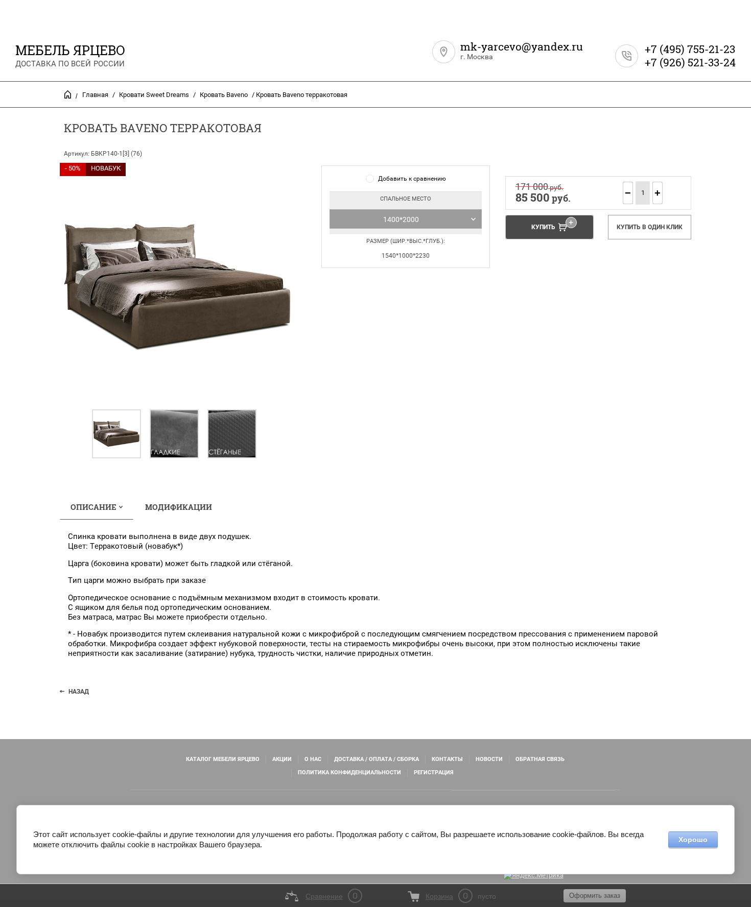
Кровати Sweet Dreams (154, 95)
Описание (93, 507)
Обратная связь (540, 759)
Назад (78, 692)
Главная (95, 95)
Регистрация (434, 772)
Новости (489, 759)
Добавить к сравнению (412, 178)
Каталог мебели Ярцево (223, 759)
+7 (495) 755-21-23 (690, 49)
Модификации (178, 507)
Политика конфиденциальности (349, 772)
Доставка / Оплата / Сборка (376, 759)
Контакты (447, 759)
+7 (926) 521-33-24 (690, 62)
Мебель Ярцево (70, 50)
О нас (312, 759)
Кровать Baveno (224, 95)
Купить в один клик (650, 227)
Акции (282, 759)
